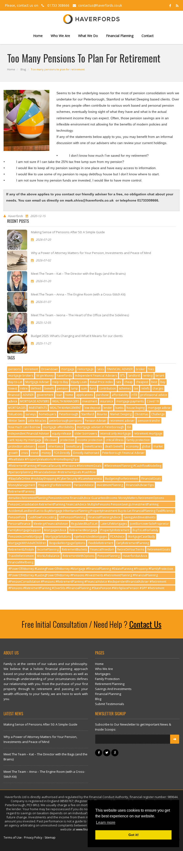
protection (67, 440)
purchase (102, 395)
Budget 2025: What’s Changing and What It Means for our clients (77, 336)
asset (41, 446)
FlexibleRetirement (100, 543)
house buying (136, 408)
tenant (160, 376)
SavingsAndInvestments (139, 517)
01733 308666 (58, 5)
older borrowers (85, 433)
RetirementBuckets (74, 549)
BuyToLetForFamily (145, 530)
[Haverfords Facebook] (170, 5)
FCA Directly (62, 453)
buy (162, 382)
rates (100, 369)
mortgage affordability (58, 427)
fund (93, 388)
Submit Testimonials (109, 704)
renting (147, 376)
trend (34, 453)
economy (132, 446)
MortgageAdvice (55, 530)
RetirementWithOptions (78, 556)
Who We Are (60, 35)
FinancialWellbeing (20, 562)
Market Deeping (121, 414)
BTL (122, 376)
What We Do (88, 35)
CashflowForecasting (42, 517)
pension (62, 388)
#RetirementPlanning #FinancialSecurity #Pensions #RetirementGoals (54, 466)
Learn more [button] (105, 822)
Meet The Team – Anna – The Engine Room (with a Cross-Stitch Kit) (78, 294)
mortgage (67, 369)
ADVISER (28, 395)
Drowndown (49, 369)
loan (59, 395)
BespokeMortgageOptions (67, 543)
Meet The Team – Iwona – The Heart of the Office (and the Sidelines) (80, 315)
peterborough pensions (65, 421)
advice (12, 401)
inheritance (55, 446)
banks (119, 408)
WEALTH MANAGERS (65, 401)
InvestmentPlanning (110, 485)
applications (84, 395)
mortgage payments (130, 401)
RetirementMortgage (83, 530)
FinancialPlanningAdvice (104, 517)
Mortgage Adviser (37, 382)
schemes (125, 388)
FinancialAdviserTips (140, 485)
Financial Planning (119, 35)
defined (36, 388)
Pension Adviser (96, 421)
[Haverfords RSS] (176, 5)
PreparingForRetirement (54, 485)
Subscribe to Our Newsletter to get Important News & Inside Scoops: (133, 727)
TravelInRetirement (21, 556)
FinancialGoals (151, 479)
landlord (134, 376)
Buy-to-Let (15, 382)
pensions (14, 369)
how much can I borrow (24, 427)
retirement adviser (122, 421)
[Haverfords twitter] (107, 752)
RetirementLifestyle (21, 549)
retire (24, 388)
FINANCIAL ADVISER (120, 369)
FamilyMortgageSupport (24, 530)
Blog (23, 69)
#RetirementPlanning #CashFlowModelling (132, 466)
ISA (129, 427)
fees (151, 369)
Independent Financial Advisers (96, 376)
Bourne (102, 414)
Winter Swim (16, 421)
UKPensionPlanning (72, 517)
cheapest (142, 382)
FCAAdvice (117, 536)
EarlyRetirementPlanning (132, 543)
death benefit (114, 446)
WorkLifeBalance (48, 556)
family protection (138, 440)
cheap (128, 382)
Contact (148, 35)
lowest (12, 388)
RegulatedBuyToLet (84, 524)
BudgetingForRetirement (121, 479)
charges (157, 388)
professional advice (153, 395)
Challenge (158, 414)
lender (107, 408)
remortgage (85, 369)
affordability (120, 395)
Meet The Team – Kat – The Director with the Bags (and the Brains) (78, 273)
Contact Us (145, 624)
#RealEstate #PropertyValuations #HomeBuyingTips (43, 459)
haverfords (64, 376)
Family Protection (107, 679)
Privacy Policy (33, 837)
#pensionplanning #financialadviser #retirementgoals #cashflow (52, 472)
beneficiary (73, 446)
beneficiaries (93, 446)
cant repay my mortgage (24, 440)
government (45, 395)
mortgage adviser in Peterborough (100, 427)
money (46, 453)
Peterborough (68, 414)
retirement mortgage (148, 433)
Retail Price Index (101, 382)
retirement (31, 369)
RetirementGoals (158, 549)
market (158, 446)
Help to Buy (60, 382)
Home (38, 35)
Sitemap (50, 837)
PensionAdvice (84, 485)
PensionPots (16, 517)
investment (89, 401)
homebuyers (47, 414)
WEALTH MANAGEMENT (65, 408)
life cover (51, 440)
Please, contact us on (22, 5)
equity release (61, 433)
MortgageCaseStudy (141, 536)
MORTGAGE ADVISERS (34, 401)
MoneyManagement (21, 485)
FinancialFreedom (102, 549)
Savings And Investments (113, 689)
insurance (106, 401)
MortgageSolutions (58, 536)
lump (74, 388)
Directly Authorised (86, 453)
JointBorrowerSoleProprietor (149, 524)
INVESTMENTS (38, 408)
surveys (30, 414)
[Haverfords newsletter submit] (174, 739)
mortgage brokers (20, 376)
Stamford (87, 414)
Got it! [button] (133, 835)
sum (84, 388)
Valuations (15, 414)
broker (140, 369)
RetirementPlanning (21, 491)
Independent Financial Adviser (28, 433)
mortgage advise (159, 408)
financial (14, 395)
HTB (134, 395)
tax (136, 388)
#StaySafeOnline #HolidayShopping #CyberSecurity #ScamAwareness (55, 479)
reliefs (145, 388)
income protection (89, 440)
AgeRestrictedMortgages (90, 536)
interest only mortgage (115, 433)
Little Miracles (37, 421)
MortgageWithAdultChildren (27, 543)
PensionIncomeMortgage (25, 536)
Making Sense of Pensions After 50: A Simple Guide (68, 232)
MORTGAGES (16, 408)
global (146, 446)
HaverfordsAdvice (135, 556)
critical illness (114, 440)
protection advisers (21, 446)
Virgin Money (45, 376)
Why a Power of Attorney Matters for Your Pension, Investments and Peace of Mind (91, 253)
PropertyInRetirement (114, 530)
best (154, 382)
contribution (107, 388)
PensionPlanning (108, 556)
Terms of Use (13, 837)
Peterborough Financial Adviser (123, 453)
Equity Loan (79, 382)
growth (13, 453)
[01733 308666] (42, 5)
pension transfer (149, 421)
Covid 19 (153, 401)
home (69, 395)
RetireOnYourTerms (130, 549)
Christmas (141, 414)
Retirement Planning (109, 684)
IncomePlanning (48, 549)
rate (118, 382)
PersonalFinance (19, 524)
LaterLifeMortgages (114, 524)
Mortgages (103, 674)
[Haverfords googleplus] (115, 752)
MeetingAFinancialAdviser (51, 524)
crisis (24, 453)
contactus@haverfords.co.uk (99, 5)
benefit (49, 388)
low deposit (92, 408)
